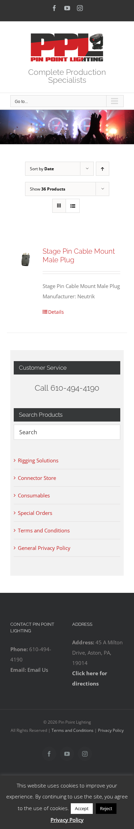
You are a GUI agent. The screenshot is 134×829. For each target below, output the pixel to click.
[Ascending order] (102, 169)
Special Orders (35, 512)
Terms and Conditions (44, 530)
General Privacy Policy (44, 547)
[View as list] (72, 205)
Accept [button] (82, 808)
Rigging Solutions (38, 460)
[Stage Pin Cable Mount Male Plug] (26, 259)
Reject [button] (106, 808)
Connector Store (37, 477)
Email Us (37, 669)
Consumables (34, 495)
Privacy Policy (111, 730)
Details (56, 312)
